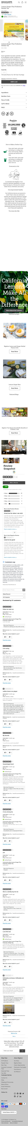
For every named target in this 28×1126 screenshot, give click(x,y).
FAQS (3, 107)
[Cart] (22, 2)
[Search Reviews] (23, 590)
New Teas (4, 1065)
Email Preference (5, 1086)
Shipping (3, 78)
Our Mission (17, 1071)
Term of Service (4, 1122)
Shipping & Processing (7, 1082)
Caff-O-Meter (5, 104)
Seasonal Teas (5, 1071)
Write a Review (7, 14)
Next (14, 1036)
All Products (4, 1061)
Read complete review (9, 529)
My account (4, 1088)
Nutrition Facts (5, 96)
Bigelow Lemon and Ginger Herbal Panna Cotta (14, 347)
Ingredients (4, 92)
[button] (8, 1009)
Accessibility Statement (17, 1121)
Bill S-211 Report (13, 1122)
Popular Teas (4, 1063)
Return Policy (4, 1084)
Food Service (17, 1069)
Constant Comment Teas (6, 1068)
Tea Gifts (3, 1073)
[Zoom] (22, 38)
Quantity (3, 70)
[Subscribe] (22, 1050)
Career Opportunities (19, 1065)
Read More (14, 351)
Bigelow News (18, 1063)
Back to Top (14, 1033)
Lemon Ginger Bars (15, 384)
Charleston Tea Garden (20, 1067)
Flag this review (7, 640)
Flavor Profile (5, 100)
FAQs (2, 1080)
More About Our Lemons (14, 310)
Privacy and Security (5, 1121)
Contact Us (4, 1078)
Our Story (16, 1061)
